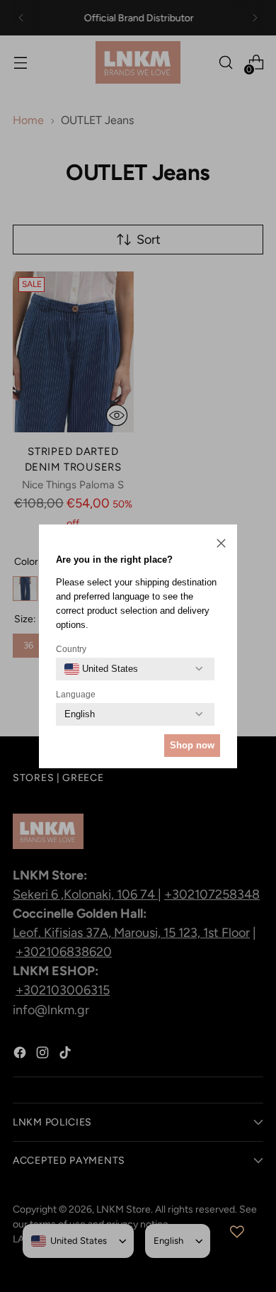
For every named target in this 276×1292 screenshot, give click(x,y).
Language (76, 695)
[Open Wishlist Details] (237, 1231)
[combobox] (101, 669)
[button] (221, 544)
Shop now (192, 745)
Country (71, 649)
